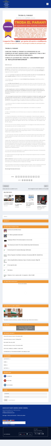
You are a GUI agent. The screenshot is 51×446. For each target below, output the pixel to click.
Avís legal (5, 415)
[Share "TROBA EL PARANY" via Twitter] (18, 176)
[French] (7, 420)
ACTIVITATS (6, 358)
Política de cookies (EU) (38, 432)
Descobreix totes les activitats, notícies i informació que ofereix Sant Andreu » (21, 319)
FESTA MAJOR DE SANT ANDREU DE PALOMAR (30, 204)
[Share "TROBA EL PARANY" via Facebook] (16, 176)
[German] (9, 420)
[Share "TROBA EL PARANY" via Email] (36, 176)
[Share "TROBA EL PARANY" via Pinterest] (26, 176)
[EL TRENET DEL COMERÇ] (20, 198)
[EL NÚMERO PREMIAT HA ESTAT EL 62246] (9, 198)
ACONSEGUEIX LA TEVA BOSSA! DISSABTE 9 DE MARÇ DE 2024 (17, 351)
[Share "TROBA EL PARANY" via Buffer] (31, 176)
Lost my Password (11, 400)
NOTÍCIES (28, 18)
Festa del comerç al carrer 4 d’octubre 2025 (13, 336)
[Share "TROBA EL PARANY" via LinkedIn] (28, 176)
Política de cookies (21, 415)
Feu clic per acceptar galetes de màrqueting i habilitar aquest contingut (25, 328)
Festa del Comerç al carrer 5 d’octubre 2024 (13, 345)
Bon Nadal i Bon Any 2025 (9, 342)
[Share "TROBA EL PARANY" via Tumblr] (23, 176)
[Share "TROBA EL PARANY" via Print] (38, 176)
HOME (5, 362)
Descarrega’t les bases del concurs (12, 168)
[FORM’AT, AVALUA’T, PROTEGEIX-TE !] (42, 200)
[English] (6, 420)
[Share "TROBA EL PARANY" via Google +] (21, 176)
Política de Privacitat (11, 415)
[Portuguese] (12, 420)
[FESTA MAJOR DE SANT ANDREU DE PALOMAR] (31, 198)
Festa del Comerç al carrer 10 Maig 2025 (12, 339)
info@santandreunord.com (8, 412)
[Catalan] (3, 420)
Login (6, 400)
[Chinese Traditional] (13, 420)
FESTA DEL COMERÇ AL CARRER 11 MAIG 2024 (13, 348)
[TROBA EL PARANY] (25, 32)
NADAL (5, 365)
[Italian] (10, 420)
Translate (12, 424)
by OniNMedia (7, 434)
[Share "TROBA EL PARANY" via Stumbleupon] (33, 176)
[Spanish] (4, 420)
